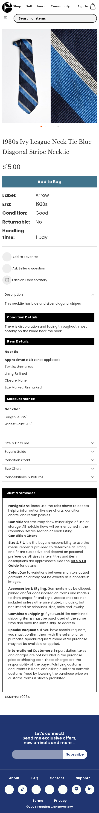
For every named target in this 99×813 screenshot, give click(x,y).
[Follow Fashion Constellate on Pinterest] (62, 789)
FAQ (34, 778)
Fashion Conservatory (29, 280)
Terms (37, 800)
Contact (57, 778)
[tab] (49, 294)
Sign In (83, 6)
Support (83, 778)
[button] (41, 126)
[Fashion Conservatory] (7, 7)
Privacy (60, 800)
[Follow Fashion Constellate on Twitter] (49, 789)
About (14, 778)
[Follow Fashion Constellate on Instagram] (9, 789)
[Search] (89, 18)
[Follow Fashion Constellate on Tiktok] (22, 789)
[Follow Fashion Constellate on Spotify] (76, 789)
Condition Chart (22, 535)
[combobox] (55, 18)
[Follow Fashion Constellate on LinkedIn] (89, 789)
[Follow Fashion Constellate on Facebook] (36, 789)
